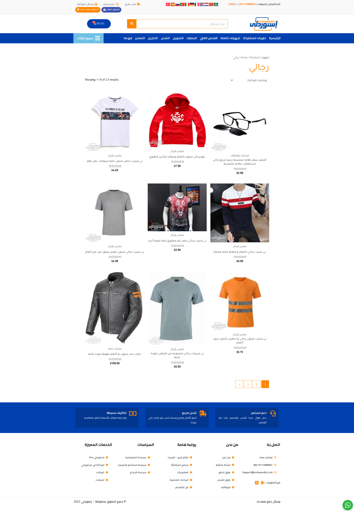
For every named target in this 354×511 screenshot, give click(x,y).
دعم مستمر (259, 412)
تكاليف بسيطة (116, 412)
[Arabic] (216, 4)
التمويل (178, 38)
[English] (201, 4)
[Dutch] (206, 4)
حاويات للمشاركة (254, 38)
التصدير (140, 38)
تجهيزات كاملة (230, 38)
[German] (192, 4)
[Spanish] (173, 4)
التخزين (153, 38)
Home (244, 57)
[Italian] (187, 4)
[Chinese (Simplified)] (211, 4)
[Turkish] (168, 4)
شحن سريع (189, 412)
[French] (197, 4)
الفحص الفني (209, 38)
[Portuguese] (182, 4)
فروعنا (128, 38)
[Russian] (177, 4)
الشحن (165, 38)
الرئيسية (275, 38)
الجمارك (192, 38)
